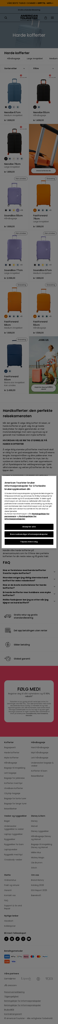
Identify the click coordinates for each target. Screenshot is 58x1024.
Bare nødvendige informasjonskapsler (29, 534)
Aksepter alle (29, 526)
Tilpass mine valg (29, 541)
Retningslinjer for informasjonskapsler (20, 517)
